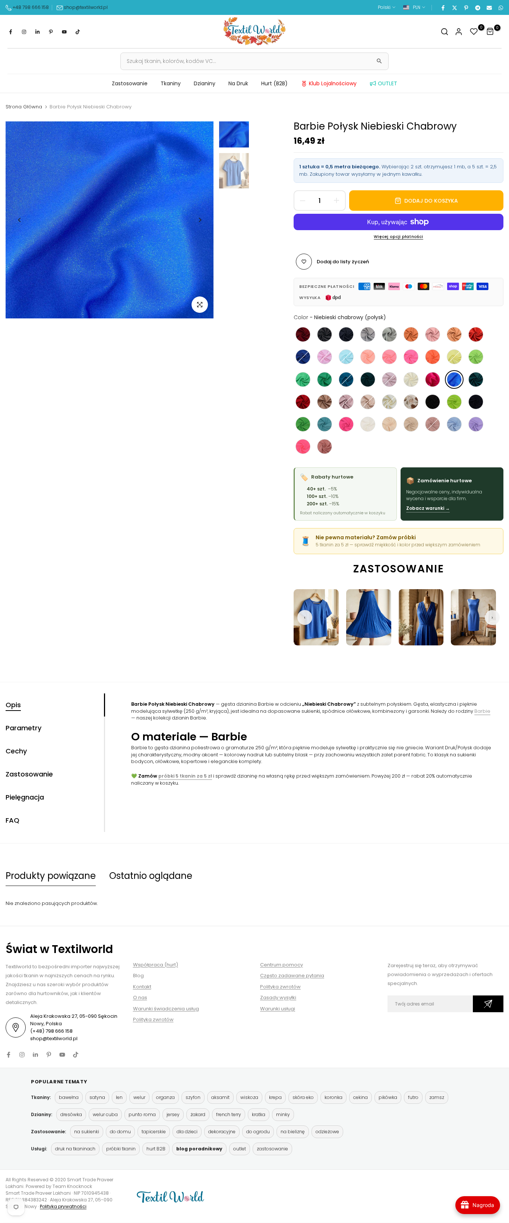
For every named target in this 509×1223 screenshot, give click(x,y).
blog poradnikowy (199, 1149)
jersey (173, 1114)
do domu (120, 1131)
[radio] (303, 334)
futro (413, 1097)
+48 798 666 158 (30, 7)
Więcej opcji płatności (398, 236)
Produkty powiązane (51, 876)
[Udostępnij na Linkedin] (37, 32)
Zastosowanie (130, 83)
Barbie (482, 711)
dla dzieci (187, 1131)
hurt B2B (155, 1149)
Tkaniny (171, 83)
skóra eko (303, 1097)
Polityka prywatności (63, 1206)
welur (139, 1097)
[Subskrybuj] (488, 1003)
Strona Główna (24, 107)
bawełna (69, 1097)
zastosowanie (272, 1149)
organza (165, 1097)
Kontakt (142, 986)
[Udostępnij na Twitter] (454, 7)
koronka (333, 1097)
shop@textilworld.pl (86, 7)
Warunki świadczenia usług (166, 1008)
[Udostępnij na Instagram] (24, 32)
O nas (140, 997)
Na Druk (238, 83)
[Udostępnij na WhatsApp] (500, 7)
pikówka (388, 1097)
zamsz (436, 1097)
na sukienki (86, 1131)
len (119, 1097)
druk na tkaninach (75, 1149)
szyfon (193, 1097)
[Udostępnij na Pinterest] (466, 7)
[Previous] (19, 220)
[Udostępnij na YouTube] (64, 32)
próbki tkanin (121, 1149)
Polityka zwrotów (153, 1019)
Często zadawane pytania (292, 975)
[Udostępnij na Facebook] (443, 7)
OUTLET (387, 83)
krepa (275, 1097)
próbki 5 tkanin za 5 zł (185, 776)
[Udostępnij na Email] (489, 7)
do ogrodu (258, 1131)
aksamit (220, 1097)
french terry (228, 1114)
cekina (360, 1097)
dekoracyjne (221, 1131)
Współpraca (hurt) (155, 964)
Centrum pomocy (281, 964)
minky (283, 1114)
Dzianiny (204, 83)
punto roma (142, 1114)
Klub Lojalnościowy (333, 83)
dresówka (71, 1114)
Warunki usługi (277, 1008)
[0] (474, 32)
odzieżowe (327, 1131)
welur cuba (105, 1114)
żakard (197, 1114)
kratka (258, 1114)
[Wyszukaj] (379, 61)
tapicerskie (154, 1131)
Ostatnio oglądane (150, 876)
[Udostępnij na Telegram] (477, 7)
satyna (97, 1097)
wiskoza (249, 1097)
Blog (138, 975)
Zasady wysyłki (278, 997)
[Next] (199, 220)
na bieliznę (293, 1131)
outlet (239, 1149)
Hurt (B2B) (274, 83)
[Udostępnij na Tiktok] (77, 32)
